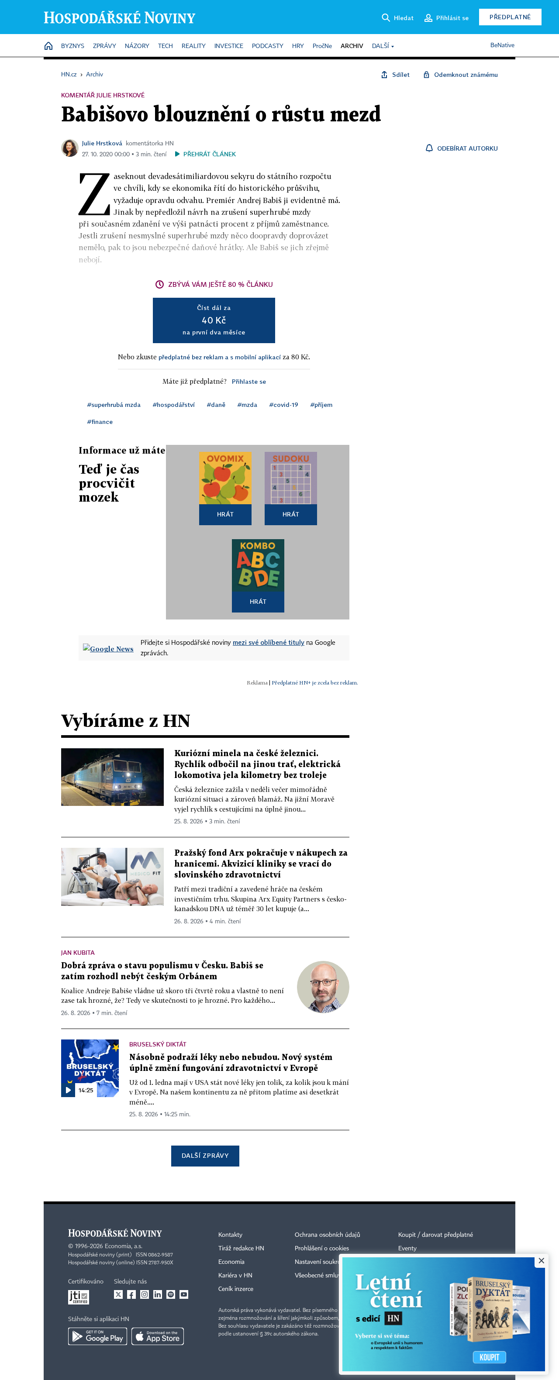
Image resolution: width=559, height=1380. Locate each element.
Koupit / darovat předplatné (435, 1235)
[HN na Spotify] (170, 1294)
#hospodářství (174, 404)
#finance (100, 421)
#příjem (321, 404)
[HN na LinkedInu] (157, 1294)
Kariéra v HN (235, 1276)
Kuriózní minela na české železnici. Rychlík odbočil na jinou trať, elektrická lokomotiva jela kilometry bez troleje (257, 764)
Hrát (225, 514)
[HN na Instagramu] (144, 1294)
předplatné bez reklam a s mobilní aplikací (220, 357)
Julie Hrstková (102, 143)
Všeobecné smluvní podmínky (334, 1276)
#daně (216, 404)
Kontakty (230, 1235)
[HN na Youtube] (183, 1294)
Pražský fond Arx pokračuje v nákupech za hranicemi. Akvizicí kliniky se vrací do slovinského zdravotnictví (261, 864)
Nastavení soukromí (321, 1262)
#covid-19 (283, 404)
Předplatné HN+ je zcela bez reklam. (315, 682)
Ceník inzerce (235, 1289)
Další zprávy (205, 1155)
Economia (231, 1262)
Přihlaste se (249, 381)
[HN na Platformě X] (118, 1294)
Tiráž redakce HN (241, 1249)
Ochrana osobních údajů (327, 1235)
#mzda (247, 404)
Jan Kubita (78, 952)
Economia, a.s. (123, 1246)
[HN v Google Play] (97, 1336)
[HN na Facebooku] (131, 1294)
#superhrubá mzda (114, 404)
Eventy (407, 1249)
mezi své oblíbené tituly (268, 642)
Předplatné (510, 17)
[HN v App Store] (157, 1336)
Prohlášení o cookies (322, 1249)
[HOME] (48, 46)
